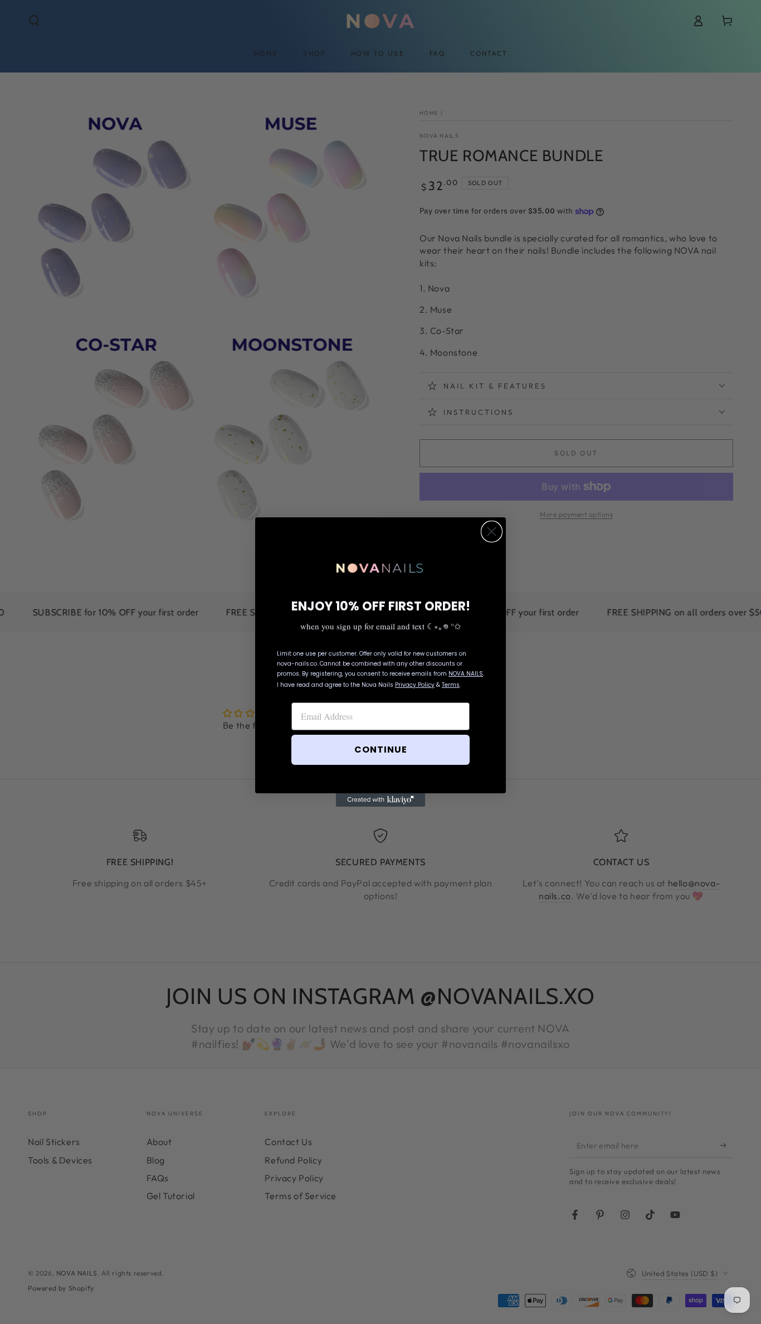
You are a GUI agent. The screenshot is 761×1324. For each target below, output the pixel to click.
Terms (451, 685)
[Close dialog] (491, 531)
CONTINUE (380, 749)
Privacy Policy (415, 685)
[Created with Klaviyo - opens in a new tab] (380, 800)
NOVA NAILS (465, 674)
